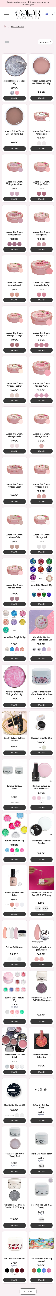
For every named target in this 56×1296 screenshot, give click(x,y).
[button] (14, 98)
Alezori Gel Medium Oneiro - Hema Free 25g (41, 638)
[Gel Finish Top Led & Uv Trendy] (41, 1190)
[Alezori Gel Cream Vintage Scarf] (14, 469)
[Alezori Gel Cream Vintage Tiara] (41, 469)
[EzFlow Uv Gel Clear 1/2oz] (41, 1090)
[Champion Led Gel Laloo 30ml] (14, 1039)
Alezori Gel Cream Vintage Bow (41, 233)
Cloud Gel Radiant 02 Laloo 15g (41, 1055)
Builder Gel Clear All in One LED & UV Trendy (42, 893)
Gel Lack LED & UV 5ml (14, 1258)
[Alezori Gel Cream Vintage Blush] (41, 166)
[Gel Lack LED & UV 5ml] (14, 1243)
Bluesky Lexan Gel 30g (41, 738)
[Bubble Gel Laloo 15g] (14, 825)
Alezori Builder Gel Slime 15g (15, 82)
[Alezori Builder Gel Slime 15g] (14, 66)
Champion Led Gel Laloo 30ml (14, 1055)
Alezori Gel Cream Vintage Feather (14, 384)
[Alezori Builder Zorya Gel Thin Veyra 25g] (14, 116)
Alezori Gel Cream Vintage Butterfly (41, 283)
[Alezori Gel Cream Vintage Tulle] (14, 519)
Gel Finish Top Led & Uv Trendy (41, 1206)
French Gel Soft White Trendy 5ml (14, 1155)
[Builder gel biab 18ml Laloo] (14, 877)
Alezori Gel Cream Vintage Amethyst (14, 183)
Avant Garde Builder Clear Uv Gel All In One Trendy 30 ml (41, 693)
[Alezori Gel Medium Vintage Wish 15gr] (14, 677)
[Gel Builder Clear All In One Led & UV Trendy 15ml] (14, 1190)
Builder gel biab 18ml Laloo (14, 893)
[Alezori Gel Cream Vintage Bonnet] (14, 217)
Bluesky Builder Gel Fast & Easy (14, 739)
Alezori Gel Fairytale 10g (15, 637)
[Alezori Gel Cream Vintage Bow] (41, 217)
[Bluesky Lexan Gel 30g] (41, 723)
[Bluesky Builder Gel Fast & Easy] (14, 723)
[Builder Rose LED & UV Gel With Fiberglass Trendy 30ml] (41, 982)
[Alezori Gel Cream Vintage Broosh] (14, 267)
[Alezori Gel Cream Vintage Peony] (41, 368)
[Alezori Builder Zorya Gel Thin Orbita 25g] (41, 66)
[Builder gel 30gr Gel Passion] (41, 825)
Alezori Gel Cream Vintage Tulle (14, 536)
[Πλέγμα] (7, 42)
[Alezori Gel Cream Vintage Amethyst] (14, 166)
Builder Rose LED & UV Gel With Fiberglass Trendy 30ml (42, 999)
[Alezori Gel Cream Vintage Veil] (41, 519)
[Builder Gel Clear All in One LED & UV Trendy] (41, 877)
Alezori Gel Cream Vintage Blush (41, 183)
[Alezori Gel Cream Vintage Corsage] (14, 318)
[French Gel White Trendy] (41, 1138)
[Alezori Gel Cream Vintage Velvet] (14, 570)
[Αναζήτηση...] (16, 14)
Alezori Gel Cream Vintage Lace (41, 132)
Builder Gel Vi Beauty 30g (14, 999)
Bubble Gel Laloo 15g (14, 841)
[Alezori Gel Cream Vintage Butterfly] (41, 267)
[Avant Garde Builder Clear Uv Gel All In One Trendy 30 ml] (41, 677)
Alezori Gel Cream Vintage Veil (41, 536)
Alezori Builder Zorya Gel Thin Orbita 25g (41, 82)
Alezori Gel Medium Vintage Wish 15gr (14, 693)
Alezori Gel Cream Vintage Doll (41, 334)
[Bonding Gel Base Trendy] (14, 771)
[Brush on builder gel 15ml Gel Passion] (41, 771)
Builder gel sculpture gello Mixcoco (41, 948)
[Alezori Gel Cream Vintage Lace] (41, 116)
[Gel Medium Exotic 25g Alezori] (41, 1243)
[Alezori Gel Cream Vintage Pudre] (41, 419)
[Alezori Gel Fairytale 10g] (14, 622)
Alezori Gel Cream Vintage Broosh (14, 283)
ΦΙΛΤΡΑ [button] (30, 1291)
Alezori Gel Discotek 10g (41, 585)
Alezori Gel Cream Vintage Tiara (41, 485)
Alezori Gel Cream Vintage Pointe (14, 435)
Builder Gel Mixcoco (14, 947)
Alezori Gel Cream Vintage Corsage (14, 334)
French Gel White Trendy (41, 1154)
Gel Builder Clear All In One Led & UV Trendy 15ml (14, 1206)
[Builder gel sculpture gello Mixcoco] (41, 932)
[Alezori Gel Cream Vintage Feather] (14, 368)
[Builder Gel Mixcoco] (14, 932)
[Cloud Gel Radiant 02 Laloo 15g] (41, 1039)
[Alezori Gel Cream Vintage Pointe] (14, 419)
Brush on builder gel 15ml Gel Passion (41, 787)
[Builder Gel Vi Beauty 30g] (14, 982)
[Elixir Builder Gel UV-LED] (14, 1090)
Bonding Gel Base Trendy (14, 787)
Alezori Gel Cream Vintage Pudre (41, 435)
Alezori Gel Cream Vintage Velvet (14, 586)
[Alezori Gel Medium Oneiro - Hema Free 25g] (41, 622)
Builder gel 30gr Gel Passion (41, 842)
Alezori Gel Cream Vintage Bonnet (14, 233)
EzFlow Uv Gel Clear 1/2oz (41, 1106)
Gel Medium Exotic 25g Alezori (41, 1259)
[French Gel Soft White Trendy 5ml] (14, 1138)
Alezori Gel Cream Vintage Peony (41, 384)
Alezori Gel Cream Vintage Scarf (14, 485)
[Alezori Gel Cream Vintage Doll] (41, 318)
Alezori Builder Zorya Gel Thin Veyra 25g (14, 132)
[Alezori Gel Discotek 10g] (41, 570)
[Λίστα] (14, 42)
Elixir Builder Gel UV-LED (15, 1105)
